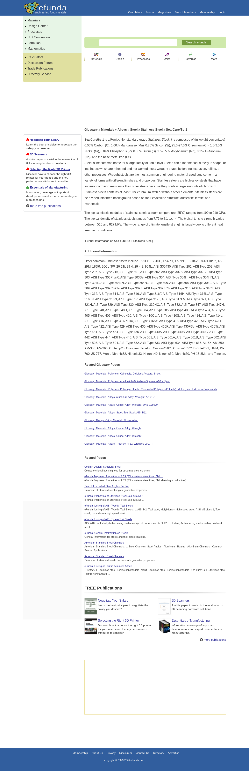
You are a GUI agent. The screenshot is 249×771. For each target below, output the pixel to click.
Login (222, 12)
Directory (158, 752)
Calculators (135, 12)
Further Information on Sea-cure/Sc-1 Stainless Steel (118, 240)
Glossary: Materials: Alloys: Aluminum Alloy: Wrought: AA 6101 (119, 397)
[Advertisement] (52, 355)
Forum (150, 12)
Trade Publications (40, 68)
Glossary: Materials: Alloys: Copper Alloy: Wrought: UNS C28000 (121, 404)
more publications (215, 639)
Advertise (173, 752)
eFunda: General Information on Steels (106, 532)
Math (214, 58)
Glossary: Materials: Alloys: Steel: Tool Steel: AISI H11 (115, 412)
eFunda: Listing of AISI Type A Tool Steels (108, 519)
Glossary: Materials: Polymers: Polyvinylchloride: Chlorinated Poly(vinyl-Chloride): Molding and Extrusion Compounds (150, 389)
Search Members (185, 12)
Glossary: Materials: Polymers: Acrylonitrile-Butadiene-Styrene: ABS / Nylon (127, 381)
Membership (207, 12)
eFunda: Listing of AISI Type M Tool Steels (108, 505)
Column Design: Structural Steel (102, 466)
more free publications (45, 206)
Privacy (111, 752)
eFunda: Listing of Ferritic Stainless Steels (108, 566)
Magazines (164, 12)
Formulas (33, 43)
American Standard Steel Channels (104, 542)
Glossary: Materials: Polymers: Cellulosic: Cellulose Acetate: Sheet (122, 373)
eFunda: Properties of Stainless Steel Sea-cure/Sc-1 (114, 495)
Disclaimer (125, 752)
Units (167, 58)
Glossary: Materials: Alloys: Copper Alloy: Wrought (112, 428)
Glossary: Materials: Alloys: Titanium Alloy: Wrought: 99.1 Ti (118, 443)
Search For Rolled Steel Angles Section (106, 486)
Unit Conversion (38, 37)
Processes (34, 31)
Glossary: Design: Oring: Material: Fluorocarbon (111, 420)
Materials (33, 20)
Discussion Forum (40, 62)
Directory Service (39, 74)
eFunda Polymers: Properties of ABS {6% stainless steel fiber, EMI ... (123, 476)
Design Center (37, 26)
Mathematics (36, 48)
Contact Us (142, 752)
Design (120, 58)
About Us (97, 752)
